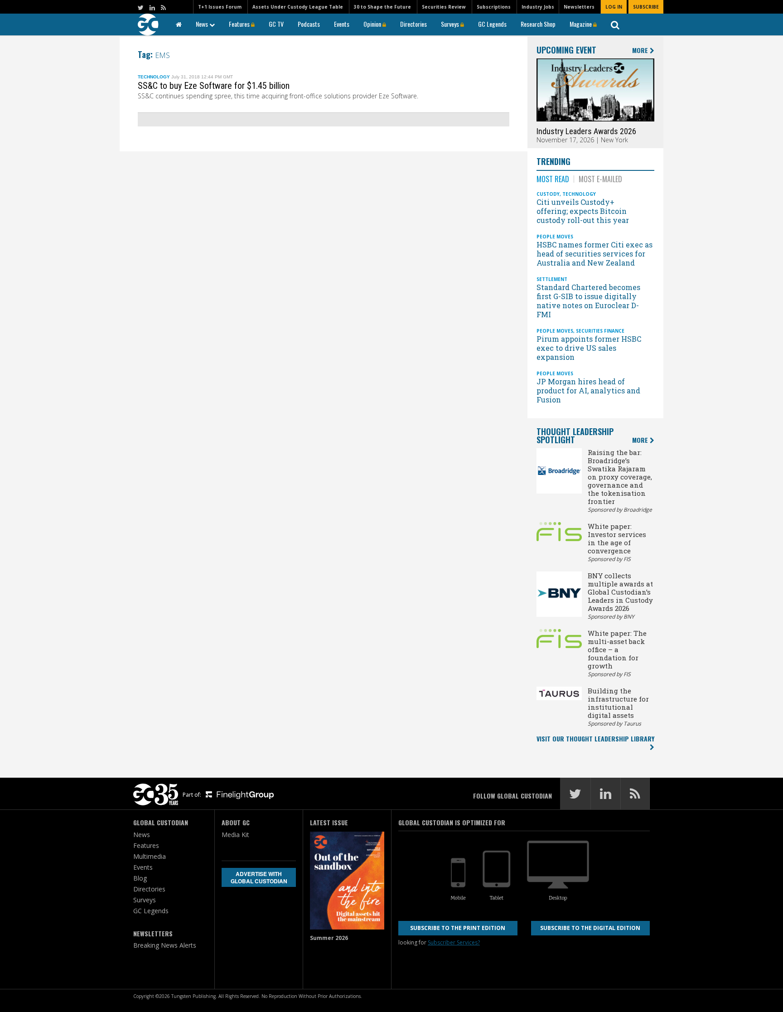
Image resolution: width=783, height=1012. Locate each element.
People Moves (554, 236)
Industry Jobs (538, 7)
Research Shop (538, 24)
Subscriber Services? (454, 942)
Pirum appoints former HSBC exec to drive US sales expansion (588, 348)
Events (341, 24)
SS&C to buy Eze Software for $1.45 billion (214, 85)
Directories (413, 24)
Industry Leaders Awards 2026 (586, 131)
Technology (154, 76)
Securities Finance (600, 331)
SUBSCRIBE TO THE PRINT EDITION (457, 928)
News (202, 24)
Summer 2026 (329, 938)
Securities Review (444, 7)
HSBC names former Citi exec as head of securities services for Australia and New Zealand (594, 253)
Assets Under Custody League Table (297, 7)
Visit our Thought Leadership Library (595, 738)
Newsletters (579, 7)
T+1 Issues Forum (220, 7)
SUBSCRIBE (646, 7)
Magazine (581, 24)
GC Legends (492, 24)
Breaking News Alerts (164, 945)
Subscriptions (494, 7)
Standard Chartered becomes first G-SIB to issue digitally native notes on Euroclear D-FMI (588, 300)
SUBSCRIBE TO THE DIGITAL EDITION (590, 928)
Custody (548, 194)
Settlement (551, 279)
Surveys (450, 24)
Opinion (372, 24)
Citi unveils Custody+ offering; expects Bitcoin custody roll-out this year (583, 211)
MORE (641, 50)
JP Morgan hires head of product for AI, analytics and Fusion (588, 390)
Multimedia (149, 856)
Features (240, 24)
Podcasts (309, 24)
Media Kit (235, 834)
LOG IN (613, 7)
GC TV (276, 24)
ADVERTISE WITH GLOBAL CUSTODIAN (259, 877)
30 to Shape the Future (382, 7)
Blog (140, 878)
